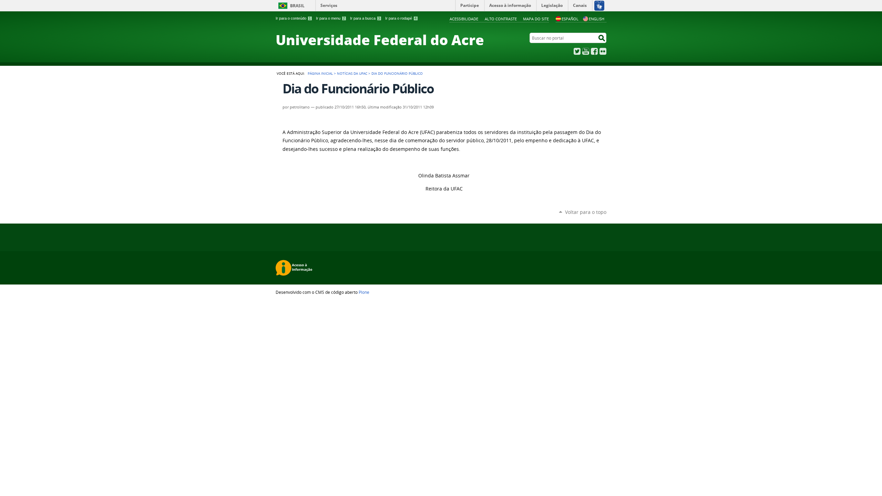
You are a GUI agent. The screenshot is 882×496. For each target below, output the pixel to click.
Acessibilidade (464, 18)
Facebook (594, 51)
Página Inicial (320, 73)
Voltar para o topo (585, 212)
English (596, 18)
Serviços (328, 5)
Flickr (602, 51)
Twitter (577, 51)
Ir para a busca (365, 18)
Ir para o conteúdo (293, 18)
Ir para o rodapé (401, 18)
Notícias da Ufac (352, 73)
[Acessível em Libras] (599, 5)
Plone (364, 292)
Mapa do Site (536, 18)
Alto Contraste (501, 18)
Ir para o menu (330, 18)
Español (570, 18)
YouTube (585, 51)
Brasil (297, 6)
